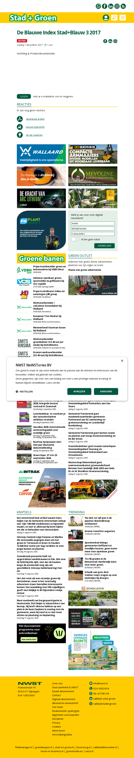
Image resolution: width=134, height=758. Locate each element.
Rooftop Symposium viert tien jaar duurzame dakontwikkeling (47, 444)
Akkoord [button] (106, 391)
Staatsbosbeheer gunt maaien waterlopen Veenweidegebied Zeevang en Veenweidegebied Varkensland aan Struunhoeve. (92, 450)
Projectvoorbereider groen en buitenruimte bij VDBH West (49, 268)
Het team (57, 707)
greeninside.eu (74, 751)
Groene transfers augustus (100, 531)
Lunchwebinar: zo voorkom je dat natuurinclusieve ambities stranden (49, 416)
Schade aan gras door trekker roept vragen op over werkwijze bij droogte (101, 574)
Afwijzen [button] (79, 391)
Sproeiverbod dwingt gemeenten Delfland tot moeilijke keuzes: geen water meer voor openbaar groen (101, 547)
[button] (24, 391)
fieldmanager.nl (23, 747)
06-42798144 (101, 693)
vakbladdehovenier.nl (105, 747)
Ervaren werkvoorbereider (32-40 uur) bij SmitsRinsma (48, 354)
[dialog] (67, 379)
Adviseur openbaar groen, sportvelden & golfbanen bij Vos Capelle (48, 280)
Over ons (57, 683)
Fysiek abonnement (63, 691)
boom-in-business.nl (52, 751)
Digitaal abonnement (63, 699)
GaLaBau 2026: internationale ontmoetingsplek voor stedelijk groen (49, 429)
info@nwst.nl (100, 683)
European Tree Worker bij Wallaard (47, 317)
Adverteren (58, 730)
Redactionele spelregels (65, 710)
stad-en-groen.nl (64, 747)
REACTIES (24, 104)
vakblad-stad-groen (104, 698)
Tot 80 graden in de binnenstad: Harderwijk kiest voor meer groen (101, 561)
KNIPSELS (24, 512)
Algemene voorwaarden (65, 714)
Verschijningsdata (62, 734)
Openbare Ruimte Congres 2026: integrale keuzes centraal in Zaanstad (48, 403)
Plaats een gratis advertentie (84, 269)
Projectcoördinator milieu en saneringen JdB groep (49, 293)
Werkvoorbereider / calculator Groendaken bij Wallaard (47, 305)
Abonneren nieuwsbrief (65, 703)
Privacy (56, 722)
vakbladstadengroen (104, 703)
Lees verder (53, 382)
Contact (56, 695)
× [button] (122, 361)
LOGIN (24, 96)
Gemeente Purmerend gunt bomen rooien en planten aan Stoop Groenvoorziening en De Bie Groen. (92, 435)
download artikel (35, 119)
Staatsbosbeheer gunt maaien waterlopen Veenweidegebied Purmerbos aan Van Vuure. (92, 403)
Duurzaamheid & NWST (65, 687)
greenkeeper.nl (43, 747)
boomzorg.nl (83, 747)
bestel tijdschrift (35, 127)
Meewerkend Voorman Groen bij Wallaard (49, 329)
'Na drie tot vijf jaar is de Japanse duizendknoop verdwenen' (98, 520)
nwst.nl (89, 751)
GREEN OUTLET (80, 255)
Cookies (56, 726)
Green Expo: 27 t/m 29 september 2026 (45, 457)
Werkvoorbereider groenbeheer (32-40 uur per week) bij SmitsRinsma (48, 341)
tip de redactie (34, 135)
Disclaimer (58, 718)
